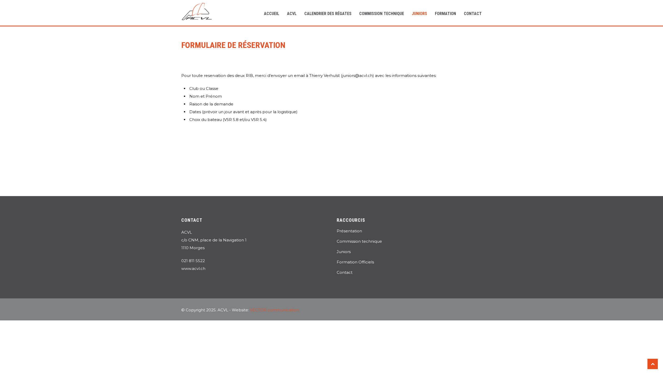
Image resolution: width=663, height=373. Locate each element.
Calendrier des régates (327, 13)
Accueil (271, 13)
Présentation (349, 230)
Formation (445, 13)
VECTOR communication (274, 309)
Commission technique (381, 13)
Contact (473, 13)
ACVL (292, 13)
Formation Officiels (355, 262)
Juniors (419, 13)
